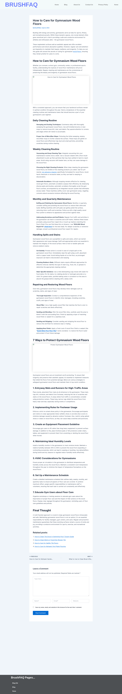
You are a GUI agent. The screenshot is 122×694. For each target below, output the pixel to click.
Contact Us (89, 4)
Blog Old (15, 683)
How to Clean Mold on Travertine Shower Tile (50, 540)
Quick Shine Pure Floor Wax (46, 331)
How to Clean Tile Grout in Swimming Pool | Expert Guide (54, 537)
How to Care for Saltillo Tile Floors (46, 543)
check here (48, 226)
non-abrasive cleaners (49, 172)
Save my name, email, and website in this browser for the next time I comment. (58, 607)
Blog (65, 4)
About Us (77, 4)
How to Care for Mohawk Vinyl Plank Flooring (50, 546)
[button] (66, 5)
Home (57, 4)
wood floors (77, 51)
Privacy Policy (103, 4)
